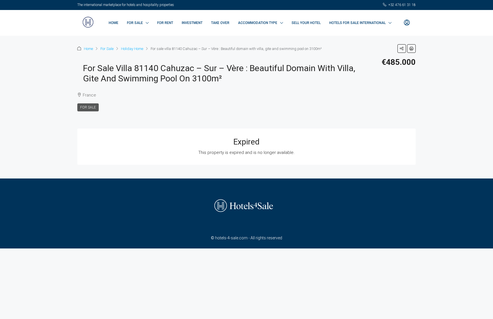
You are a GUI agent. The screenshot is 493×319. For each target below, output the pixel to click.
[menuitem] (407, 23)
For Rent (165, 23)
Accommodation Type (257, 23)
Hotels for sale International (357, 23)
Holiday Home (132, 49)
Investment (192, 23)
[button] (401, 48)
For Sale (135, 23)
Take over (220, 23)
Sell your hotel (306, 23)
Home (113, 23)
